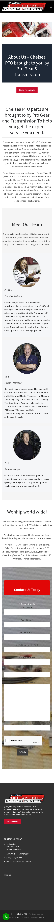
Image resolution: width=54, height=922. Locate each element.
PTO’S (15, 544)
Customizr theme (39, 918)
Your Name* (27, 607)
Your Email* (27, 620)
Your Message (27, 682)
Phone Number (27, 657)
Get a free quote (27, 89)
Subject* (27, 670)
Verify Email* (27, 632)
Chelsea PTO (22, 914)
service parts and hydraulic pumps (28, 535)
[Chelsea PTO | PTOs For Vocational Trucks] (24, 6)
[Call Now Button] (6, 916)
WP (18, 918)
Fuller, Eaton (10, 548)
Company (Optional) (27, 645)
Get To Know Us (12, 821)
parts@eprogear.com (14, 857)
